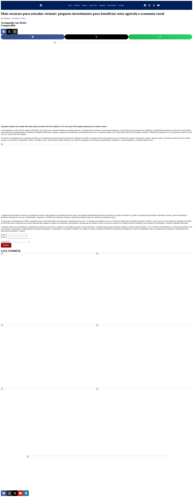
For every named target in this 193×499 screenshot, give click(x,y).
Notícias (77, 5)
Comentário (5, 242)
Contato (121, 5)
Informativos (112, 5)
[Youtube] (158, 5)
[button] (33, 36)
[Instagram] (149, 5)
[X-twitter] (154, 5)
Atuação (102, 5)
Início (70, 5)
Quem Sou (93, 5)
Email (3, 237)
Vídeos (84, 5)
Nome (4, 235)
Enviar (6, 245)
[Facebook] (145, 5)
